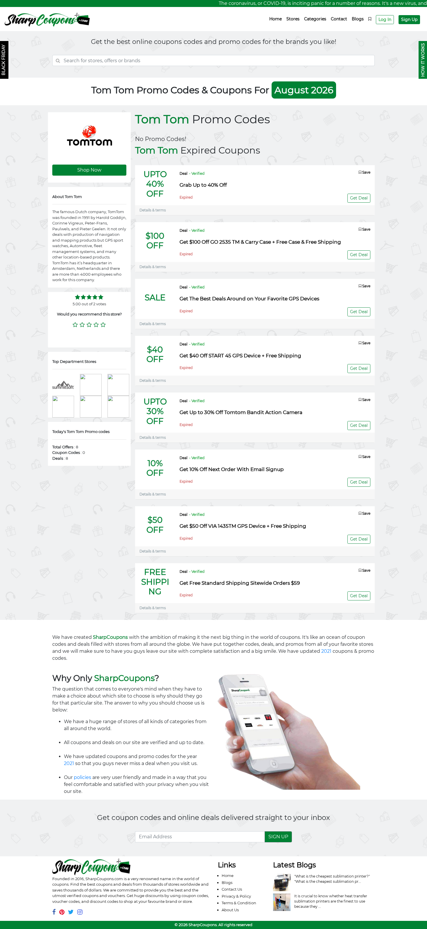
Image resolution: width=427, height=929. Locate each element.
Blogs (358, 19)
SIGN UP (278, 836)
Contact (339, 19)
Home (275, 19)
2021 (326, 651)
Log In (384, 19)
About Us (230, 909)
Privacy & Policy (236, 896)
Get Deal (359, 198)
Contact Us (232, 889)
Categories (315, 19)
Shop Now (89, 170)
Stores (292, 19)
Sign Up (409, 19)
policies (82, 777)
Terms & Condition (239, 903)
